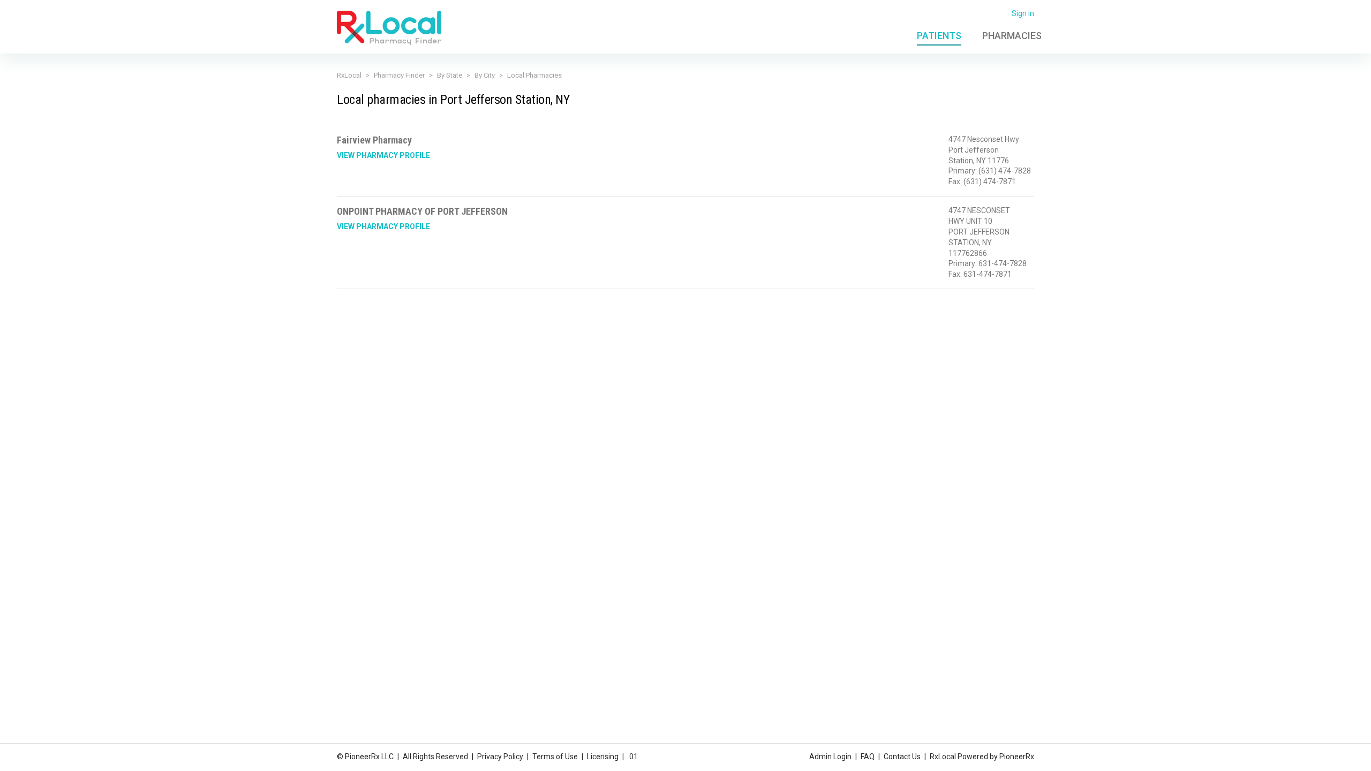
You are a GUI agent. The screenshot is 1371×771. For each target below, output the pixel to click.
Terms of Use (555, 756)
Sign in (1023, 13)
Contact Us (902, 756)
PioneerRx (1016, 756)
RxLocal (349, 75)
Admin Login (830, 756)
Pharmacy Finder (399, 75)
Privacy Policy (500, 756)
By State (449, 75)
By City (484, 75)
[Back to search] (389, 27)
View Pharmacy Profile (383, 155)
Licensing (603, 756)
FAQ (868, 756)
